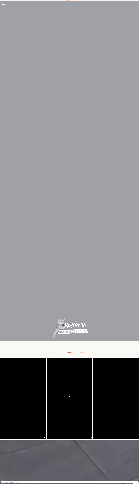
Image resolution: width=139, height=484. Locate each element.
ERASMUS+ (82, 352)
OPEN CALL (71, 0)
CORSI (56, 352)
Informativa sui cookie (15, 482)
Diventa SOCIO (68, 0)
